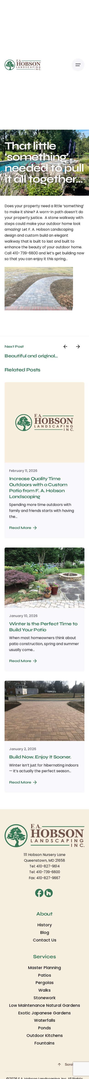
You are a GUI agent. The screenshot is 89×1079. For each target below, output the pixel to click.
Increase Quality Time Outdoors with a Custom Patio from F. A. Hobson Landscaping (38, 487)
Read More (20, 527)
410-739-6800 (48, 872)
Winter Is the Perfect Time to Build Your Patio (43, 627)
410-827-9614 (48, 866)
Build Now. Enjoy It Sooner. (40, 757)
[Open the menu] (78, 64)
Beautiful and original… (31, 356)
